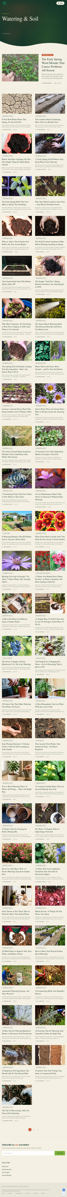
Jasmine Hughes (41, 169)
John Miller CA (8, 504)
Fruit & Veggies (7, 658)
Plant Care (6, 533)
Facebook (35, 1193)
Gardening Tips (7, 405)
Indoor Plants (40, 658)
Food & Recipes (6, 1175)
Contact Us (27, 1193)
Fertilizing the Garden (43, 573)
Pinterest (43, 1193)
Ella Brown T (41, 547)
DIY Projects (39, 740)
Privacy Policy (19, 1193)
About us (10, 1193)
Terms (3, 1193)
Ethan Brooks (47, 83)
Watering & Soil (47, 55)
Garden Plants (40, 783)
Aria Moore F (7, 129)
